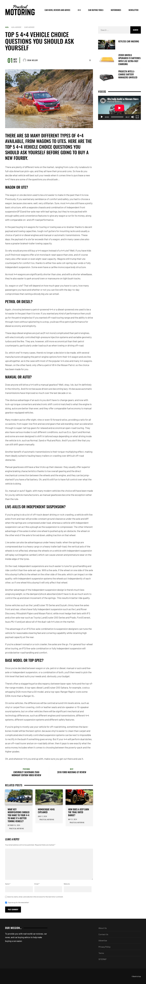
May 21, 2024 (72, 819)
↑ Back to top (136, 976)
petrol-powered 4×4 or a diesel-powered (53, 309)
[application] (119, 108)
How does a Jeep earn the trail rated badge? (78, 812)
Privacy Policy (104, 947)
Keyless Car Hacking (128, 41)
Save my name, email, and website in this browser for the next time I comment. (35, 897)
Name (7, 884)
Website (67, 884)
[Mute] (132, 117)
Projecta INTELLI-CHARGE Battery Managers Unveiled (127, 74)
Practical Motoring (16, 828)
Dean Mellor (32, 60)
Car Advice (29, 27)
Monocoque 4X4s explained (46, 811)
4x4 (7, 27)
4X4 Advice (16, 27)
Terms (101, 953)
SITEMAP (102, 959)
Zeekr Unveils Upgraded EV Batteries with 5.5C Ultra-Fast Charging (129, 59)
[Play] (101, 117)
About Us (103, 928)
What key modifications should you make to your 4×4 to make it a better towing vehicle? (18, 815)
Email (36, 884)
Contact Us (103, 934)
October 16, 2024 (14, 825)
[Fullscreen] (137, 117)
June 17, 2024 (42, 816)
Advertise (103, 940)
